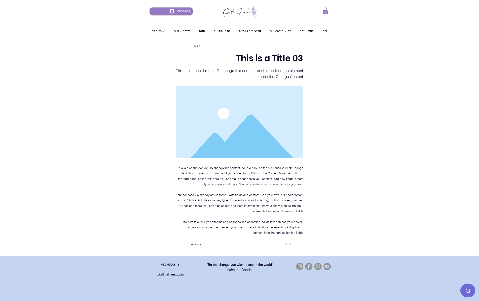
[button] (325, 10)
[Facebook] (308, 266)
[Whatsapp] (318, 266)
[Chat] (467, 290)
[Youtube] (327, 266)
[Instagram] (299, 266)
